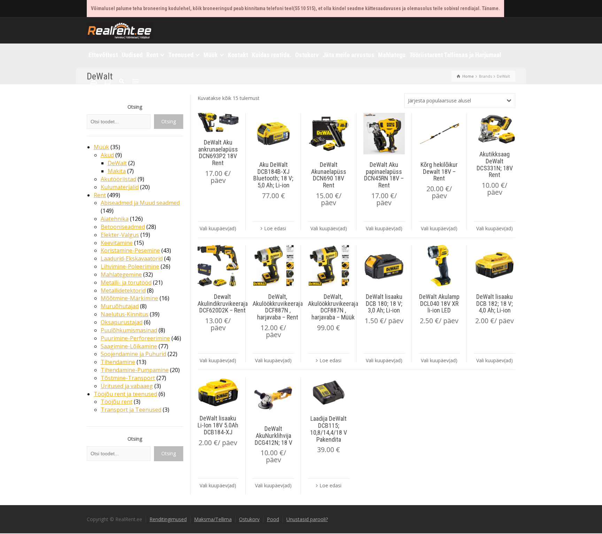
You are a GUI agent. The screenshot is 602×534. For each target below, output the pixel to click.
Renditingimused (168, 519)
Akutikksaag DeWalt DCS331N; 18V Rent (495, 164)
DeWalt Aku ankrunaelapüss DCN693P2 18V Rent (218, 153)
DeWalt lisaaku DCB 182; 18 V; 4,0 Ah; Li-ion (494, 303)
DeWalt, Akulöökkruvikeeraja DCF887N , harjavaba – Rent (278, 307)
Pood (273, 519)
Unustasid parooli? (307, 519)
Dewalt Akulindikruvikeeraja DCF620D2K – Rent (223, 303)
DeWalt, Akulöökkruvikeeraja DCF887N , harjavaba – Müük (333, 307)
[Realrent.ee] (120, 29)
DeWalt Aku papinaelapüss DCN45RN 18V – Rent (384, 175)
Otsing (135, 106)
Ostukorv (249, 519)
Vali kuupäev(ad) (218, 228)
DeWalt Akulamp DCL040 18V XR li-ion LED (439, 303)
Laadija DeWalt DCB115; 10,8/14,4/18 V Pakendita (328, 429)
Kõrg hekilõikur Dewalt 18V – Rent (439, 171)
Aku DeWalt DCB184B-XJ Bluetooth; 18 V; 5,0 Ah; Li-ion (273, 175)
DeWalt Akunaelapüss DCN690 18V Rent (328, 175)
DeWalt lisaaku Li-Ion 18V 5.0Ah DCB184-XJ (218, 425)
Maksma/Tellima (213, 519)
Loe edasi (275, 228)
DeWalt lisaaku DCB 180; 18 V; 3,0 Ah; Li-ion (384, 303)
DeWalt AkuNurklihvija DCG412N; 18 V (273, 435)
